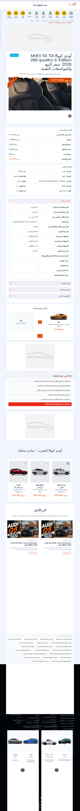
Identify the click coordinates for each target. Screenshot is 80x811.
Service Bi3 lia (16, 699)
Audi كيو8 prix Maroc (46, 639)
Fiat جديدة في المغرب (67, 702)
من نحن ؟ (18, 677)
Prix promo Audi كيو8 (30, 639)
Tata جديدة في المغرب (67, 715)
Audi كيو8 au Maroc (42, 643)
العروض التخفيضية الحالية (14, 691)
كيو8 (32, 21)
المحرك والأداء (65, 201)
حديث (63, 21)
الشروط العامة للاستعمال (14, 712)
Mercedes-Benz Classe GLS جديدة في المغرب (49, 740)
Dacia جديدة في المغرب (66, 721)
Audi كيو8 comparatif (27, 646)
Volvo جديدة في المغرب (67, 704)
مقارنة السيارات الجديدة (14, 693)
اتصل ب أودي (14, 55)
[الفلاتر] (69, 4)
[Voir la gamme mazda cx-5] (18, 471)
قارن (40, 336)
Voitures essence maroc (32, 657)
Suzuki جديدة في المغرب (66, 713)
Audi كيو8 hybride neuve (45, 646)
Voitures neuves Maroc (42, 650)
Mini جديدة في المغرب (67, 710)
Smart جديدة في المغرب (66, 679)
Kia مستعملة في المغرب (31, 737)
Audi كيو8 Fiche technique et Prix (61, 643)
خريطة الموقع (17, 720)
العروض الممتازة (16, 680)
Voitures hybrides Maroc (23, 650)
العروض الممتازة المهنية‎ (14, 683)
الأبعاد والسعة (65, 283)
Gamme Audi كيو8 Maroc (63, 639)
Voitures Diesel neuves (50, 657)
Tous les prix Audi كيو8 (26, 643)
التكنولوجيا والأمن (64, 296)
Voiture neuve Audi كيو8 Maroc (61, 650)
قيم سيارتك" (17, 696)
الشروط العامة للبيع (15, 715)
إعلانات (19, 685)
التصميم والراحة (65, 289)
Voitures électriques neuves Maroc (60, 654)
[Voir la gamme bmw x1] (61, 471)
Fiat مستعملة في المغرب (31, 710)
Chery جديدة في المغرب (66, 734)
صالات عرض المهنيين (15, 688)
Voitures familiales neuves (40, 661)
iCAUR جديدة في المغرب (66, 694)
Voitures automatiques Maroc (61, 661)
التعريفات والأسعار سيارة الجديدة (50, 21)
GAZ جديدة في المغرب (67, 691)
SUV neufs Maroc (66, 657)
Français (18, 723)
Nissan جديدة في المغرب (66, 751)
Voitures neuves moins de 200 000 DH (34, 654)
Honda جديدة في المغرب (66, 736)
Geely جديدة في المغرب (66, 723)
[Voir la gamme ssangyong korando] (40, 471)
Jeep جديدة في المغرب (67, 718)
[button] (69, 94)
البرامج (19, 702)
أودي (37, 21)
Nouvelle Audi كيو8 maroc (63, 646)
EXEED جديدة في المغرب (66, 749)
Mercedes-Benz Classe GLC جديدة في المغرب (49, 734)
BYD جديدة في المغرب (67, 707)
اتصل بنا (19, 717)
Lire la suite (66, 553)
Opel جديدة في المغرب (67, 754)
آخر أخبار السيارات (16, 704)
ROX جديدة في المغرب (67, 726)
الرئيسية (70, 21)
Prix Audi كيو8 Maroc (15, 639)
